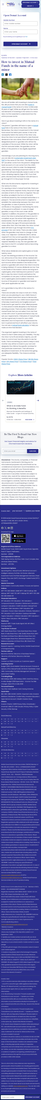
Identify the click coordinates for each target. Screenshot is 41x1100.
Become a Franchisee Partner (24, 654)
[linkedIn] (12, 528)
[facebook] (2, 528)
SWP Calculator (25, 608)
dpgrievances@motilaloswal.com (11, 878)
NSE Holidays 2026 (7, 679)
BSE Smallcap (29, 591)
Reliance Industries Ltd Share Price (12, 641)
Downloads (31, 704)
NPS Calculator (33, 616)
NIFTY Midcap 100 (23, 593)
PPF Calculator (6, 613)
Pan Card (8, 689)
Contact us (5, 661)
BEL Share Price (30, 641)
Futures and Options (32, 586)
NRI (3, 671)
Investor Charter (6, 704)
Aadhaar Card (16, 689)
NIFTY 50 (4, 591)
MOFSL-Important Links (24, 694)
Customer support (28, 661)
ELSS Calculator (17, 613)
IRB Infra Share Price (25, 636)
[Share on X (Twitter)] (6, 74)
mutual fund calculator (20, 325)
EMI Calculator (14, 608)
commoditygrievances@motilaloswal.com (14, 924)
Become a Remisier (23, 656)
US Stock (24, 669)
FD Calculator (16, 601)
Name (5, 28)
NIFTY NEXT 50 (11, 593)
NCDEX (14, 694)
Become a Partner (7, 654)
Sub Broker (32, 669)
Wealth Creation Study (24, 699)
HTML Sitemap (12, 709)
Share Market (5, 586)
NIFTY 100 (33, 593)
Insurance (4, 581)
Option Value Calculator (9, 618)
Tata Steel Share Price (24, 631)
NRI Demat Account (29, 571)
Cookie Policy (20, 696)
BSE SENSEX (11, 591)
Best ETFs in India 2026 (15, 684)
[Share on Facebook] (10, 74)
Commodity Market (17, 586)
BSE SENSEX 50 (9, 596)
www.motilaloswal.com (20, 1086)
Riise (32, 624)
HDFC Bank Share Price (8, 631)
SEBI (9, 694)
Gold (38, 669)
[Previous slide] (3, 400)
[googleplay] (19, 541)
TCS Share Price (25, 361)
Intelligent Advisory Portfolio (10, 573)
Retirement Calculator (30, 603)
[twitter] (5, 528)
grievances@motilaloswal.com (11, 875)
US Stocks (24, 573)
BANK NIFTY (19, 591)
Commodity (9, 671)
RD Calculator (26, 601)
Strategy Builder (6, 626)
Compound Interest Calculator (11, 603)
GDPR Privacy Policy (19, 704)
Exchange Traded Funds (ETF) (29, 578)
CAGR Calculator (21, 606)
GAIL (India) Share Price (26, 634)
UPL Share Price (12, 361)
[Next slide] (37, 400)
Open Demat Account (29, 2)
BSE (2, 694)
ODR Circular (19, 707)
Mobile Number (9, 20)
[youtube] (9, 528)
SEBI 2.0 (11, 707)
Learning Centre (19, 646)
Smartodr (4, 707)
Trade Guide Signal (17, 624)
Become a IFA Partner (9, 656)
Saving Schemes (27, 689)
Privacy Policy (28, 707)
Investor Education (32, 696)
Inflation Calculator (20, 616)
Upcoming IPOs (6, 571)
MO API (27, 624)
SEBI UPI (29, 6)
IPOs (9, 669)
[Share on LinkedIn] (3, 74)
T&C (26, 36)
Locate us (18, 661)
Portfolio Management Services (24, 576)
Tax (2, 689)
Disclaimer (11, 696)
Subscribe (32, 451)
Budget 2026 (5, 666)
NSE (6, 694)
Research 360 (5, 624)
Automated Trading (7, 674)
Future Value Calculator (17, 611)
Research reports (7, 646)
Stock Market (15, 666)
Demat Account (26, 666)
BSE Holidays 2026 (20, 679)
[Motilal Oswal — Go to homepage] (9, 4)
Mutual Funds (17, 571)
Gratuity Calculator (32, 611)
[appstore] (19, 536)
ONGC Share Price (20, 359)
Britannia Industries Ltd (26, 639)
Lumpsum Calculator (8, 606)
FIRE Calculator (23, 618)
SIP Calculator (5, 601)
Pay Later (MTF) (12, 578)
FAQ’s (12, 661)
